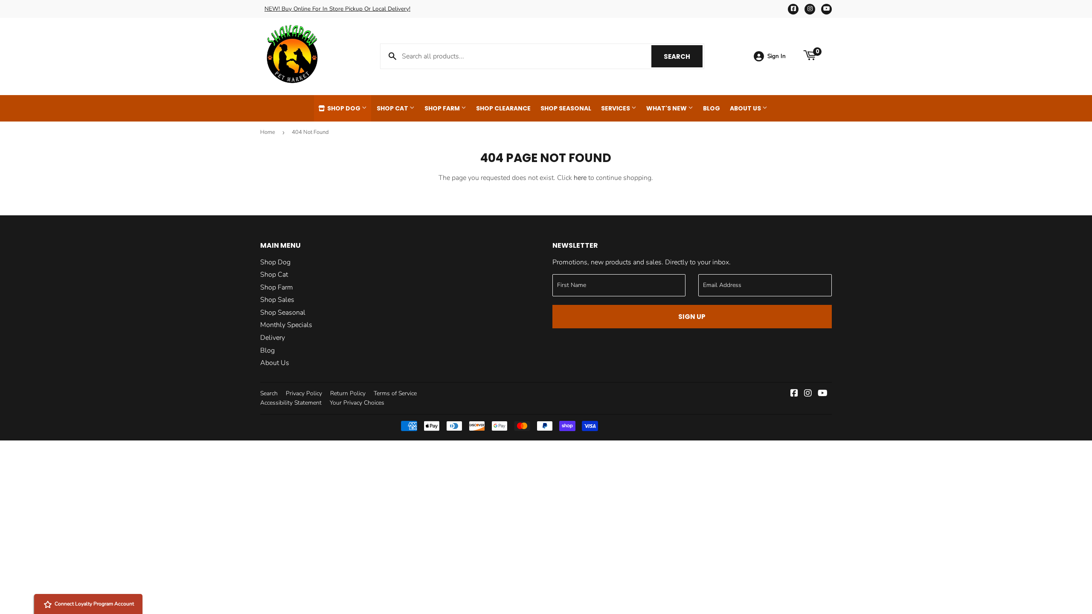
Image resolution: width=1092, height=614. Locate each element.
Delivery (272, 337)
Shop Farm (442, 108)
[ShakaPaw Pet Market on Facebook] (794, 394)
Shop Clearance (503, 108)
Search (683, 56)
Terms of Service (395, 393)
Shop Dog (344, 108)
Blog (711, 108)
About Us (746, 108)
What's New (667, 108)
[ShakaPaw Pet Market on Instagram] (808, 394)
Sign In (776, 56)
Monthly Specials (286, 325)
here (580, 177)
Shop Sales (277, 299)
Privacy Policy (304, 393)
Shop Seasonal (565, 108)
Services (616, 108)
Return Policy (348, 393)
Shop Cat (393, 108)
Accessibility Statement (291, 403)
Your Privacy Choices (357, 403)
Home (267, 132)
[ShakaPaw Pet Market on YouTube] (823, 394)
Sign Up (692, 316)
